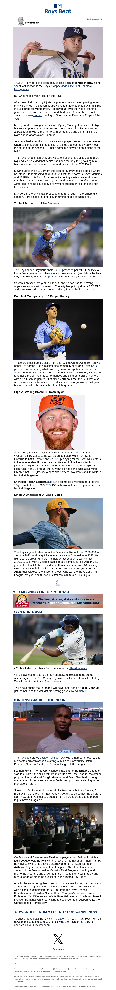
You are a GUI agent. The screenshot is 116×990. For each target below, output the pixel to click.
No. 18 (52, 481)
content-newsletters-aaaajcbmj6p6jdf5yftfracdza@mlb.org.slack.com (43, 969)
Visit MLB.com (19, 959)
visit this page (55, 918)
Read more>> (78, 668)
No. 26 (83, 379)
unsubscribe (73, 979)
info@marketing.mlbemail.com (34, 976)
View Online (58, 949)
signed (30, 552)
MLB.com (59, 979)
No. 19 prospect (63, 270)
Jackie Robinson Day (52, 757)
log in (82, 979)
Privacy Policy (33, 964)
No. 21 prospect (49, 276)
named (37, 115)
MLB (72, 971)
